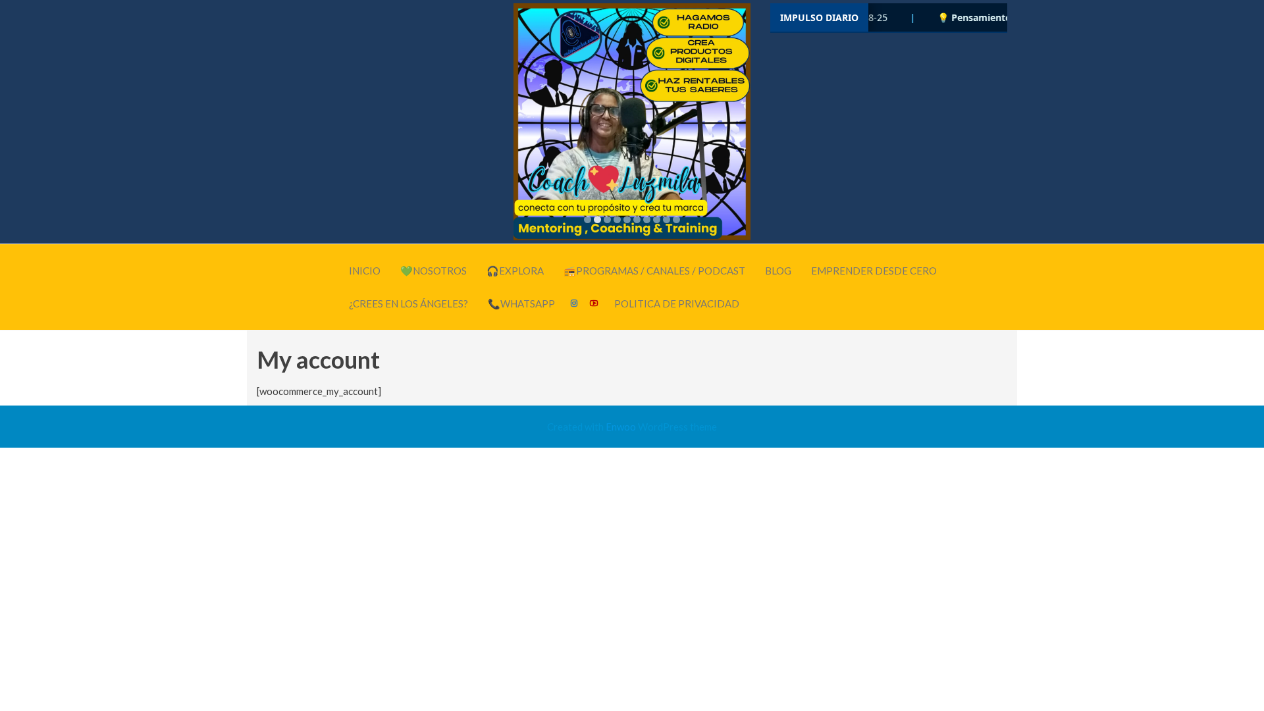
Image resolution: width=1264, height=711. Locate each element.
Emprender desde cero (874, 270)
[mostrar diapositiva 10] (676, 219)
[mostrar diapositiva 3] (607, 219)
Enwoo (621, 427)
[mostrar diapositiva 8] (656, 219)
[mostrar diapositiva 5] (627, 219)
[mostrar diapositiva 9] (666, 219)
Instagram (575, 303)
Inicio (365, 270)
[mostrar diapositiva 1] (587, 219)
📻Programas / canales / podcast (654, 270)
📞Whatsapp (521, 303)
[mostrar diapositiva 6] (637, 219)
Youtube (594, 303)
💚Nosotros (433, 270)
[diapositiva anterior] (533, 122)
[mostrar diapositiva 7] (646, 219)
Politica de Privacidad (676, 303)
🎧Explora (515, 270)
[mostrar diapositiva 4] (617, 219)
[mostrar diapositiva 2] (597, 219)
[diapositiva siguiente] (731, 122)
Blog (778, 270)
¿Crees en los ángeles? (408, 303)
